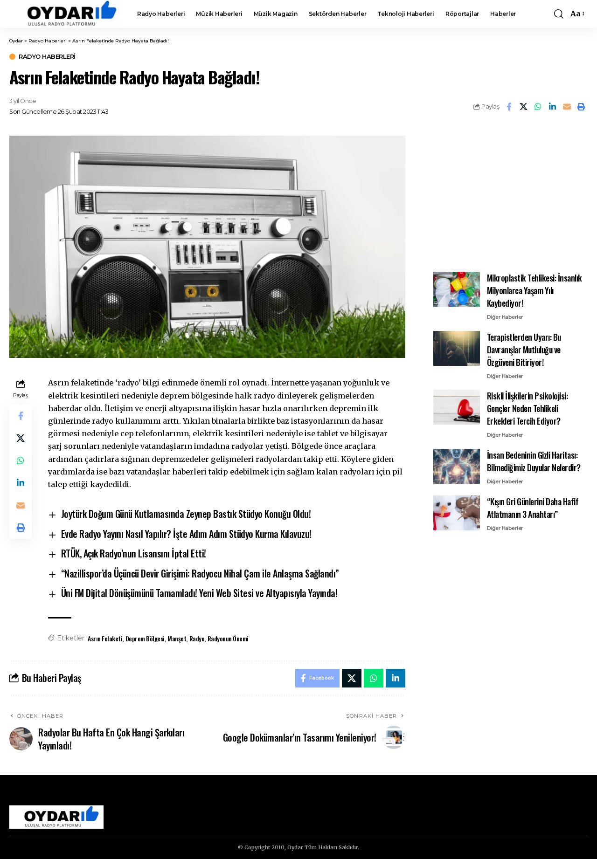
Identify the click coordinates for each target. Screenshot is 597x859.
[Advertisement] (510, 194)
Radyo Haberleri (47, 57)
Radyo (197, 638)
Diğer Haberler (505, 317)
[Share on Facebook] (508, 106)
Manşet (176, 638)
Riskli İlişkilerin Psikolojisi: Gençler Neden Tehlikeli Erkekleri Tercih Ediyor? (527, 408)
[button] (558, 14)
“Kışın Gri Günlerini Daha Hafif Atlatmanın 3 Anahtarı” (533, 507)
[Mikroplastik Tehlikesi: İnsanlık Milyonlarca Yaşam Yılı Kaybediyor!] (456, 289)
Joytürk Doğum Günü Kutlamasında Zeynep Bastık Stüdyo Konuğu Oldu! (186, 514)
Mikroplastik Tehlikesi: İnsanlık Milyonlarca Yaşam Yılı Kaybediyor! (534, 290)
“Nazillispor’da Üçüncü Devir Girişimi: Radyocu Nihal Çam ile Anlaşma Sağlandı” (200, 573)
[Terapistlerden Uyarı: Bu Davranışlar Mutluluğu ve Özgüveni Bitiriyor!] (456, 348)
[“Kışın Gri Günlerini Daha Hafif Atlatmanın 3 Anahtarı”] (456, 512)
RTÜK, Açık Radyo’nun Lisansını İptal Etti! (133, 553)
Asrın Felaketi (105, 638)
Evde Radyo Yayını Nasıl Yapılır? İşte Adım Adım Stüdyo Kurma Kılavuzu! (186, 534)
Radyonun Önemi (228, 638)
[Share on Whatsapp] (537, 106)
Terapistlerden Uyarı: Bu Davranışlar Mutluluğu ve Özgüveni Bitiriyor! (524, 349)
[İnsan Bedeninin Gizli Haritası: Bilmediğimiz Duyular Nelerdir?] (456, 466)
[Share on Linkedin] (552, 106)
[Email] (566, 106)
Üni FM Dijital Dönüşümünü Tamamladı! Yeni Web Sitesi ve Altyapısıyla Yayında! (199, 593)
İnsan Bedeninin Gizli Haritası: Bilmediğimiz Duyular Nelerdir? (534, 461)
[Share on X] (523, 106)
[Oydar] (65, 14)
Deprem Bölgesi (145, 638)
